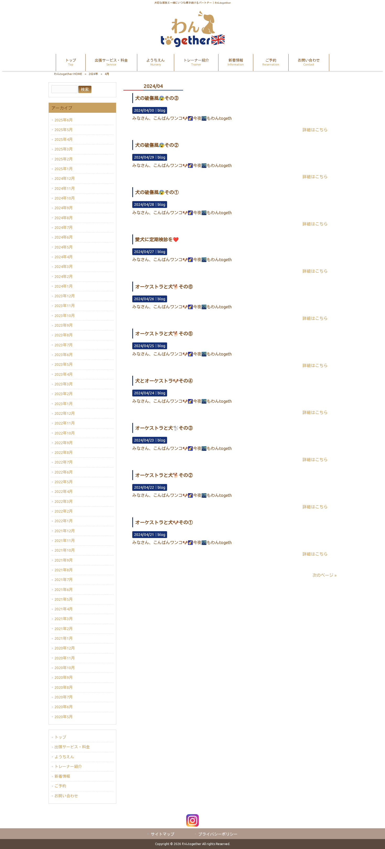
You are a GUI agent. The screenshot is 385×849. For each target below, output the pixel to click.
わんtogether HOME (68, 74)
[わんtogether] (192, 45)
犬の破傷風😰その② (157, 145)
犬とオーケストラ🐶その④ (164, 380)
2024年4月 (63, 257)
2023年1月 (63, 403)
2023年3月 (63, 384)
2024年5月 (63, 247)
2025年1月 (63, 168)
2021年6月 (63, 589)
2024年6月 (63, 237)
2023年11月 (64, 305)
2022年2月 (63, 511)
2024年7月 (63, 227)
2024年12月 (64, 178)
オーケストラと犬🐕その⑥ (164, 286)
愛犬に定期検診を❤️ (157, 239)
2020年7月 (63, 697)
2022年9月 (63, 442)
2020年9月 (63, 677)
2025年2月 (63, 159)
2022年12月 (64, 413)
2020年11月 (64, 658)
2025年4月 (63, 139)
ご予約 (60, 786)
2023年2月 (63, 393)
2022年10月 (64, 433)
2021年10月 (64, 550)
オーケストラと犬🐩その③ (164, 428)
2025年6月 (63, 120)
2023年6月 (63, 354)
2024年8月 (63, 218)
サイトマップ (162, 834)
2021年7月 (63, 579)
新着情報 (62, 776)
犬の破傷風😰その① (157, 192)
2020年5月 (63, 716)
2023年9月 (63, 325)
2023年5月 (63, 364)
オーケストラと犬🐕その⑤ (164, 333)
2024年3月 (63, 266)
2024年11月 (64, 188)
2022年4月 (63, 491)
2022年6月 (63, 472)
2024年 (93, 74)
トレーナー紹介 (68, 766)
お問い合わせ (66, 796)
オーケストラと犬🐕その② (164, 475)
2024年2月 (63, 276)
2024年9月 (63, 208)
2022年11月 (64, 423)
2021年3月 (63, 618)
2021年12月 (64, 531)
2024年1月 (63, 286)
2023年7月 (63, 345)
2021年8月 (63, 570)
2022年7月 (63, 462)
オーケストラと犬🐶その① (164, 522)
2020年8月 (63, 687)
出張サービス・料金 (72, 747)
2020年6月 (63, 707)
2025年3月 (63, 149)
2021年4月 (63, 609)
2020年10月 (64, 667)
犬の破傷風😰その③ (157, 98)
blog (161, 110)
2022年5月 (63, 482)
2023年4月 (63, 374)
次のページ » (324, 575)
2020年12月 (64, 648)
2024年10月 (64, 198)
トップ (60, 737)
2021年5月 (63, 599)
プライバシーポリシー (218, 834)
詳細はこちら (315, 129)
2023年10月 (64, 315)
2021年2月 (63, 628)
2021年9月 (63, 560)
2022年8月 (63, 452)
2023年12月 (64, 296)
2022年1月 (63, 521)
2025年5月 (63, 129)
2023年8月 (63, 335)
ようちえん (64, 757)
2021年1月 (63, 638)
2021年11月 (64, 540)
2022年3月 (63, 501)
